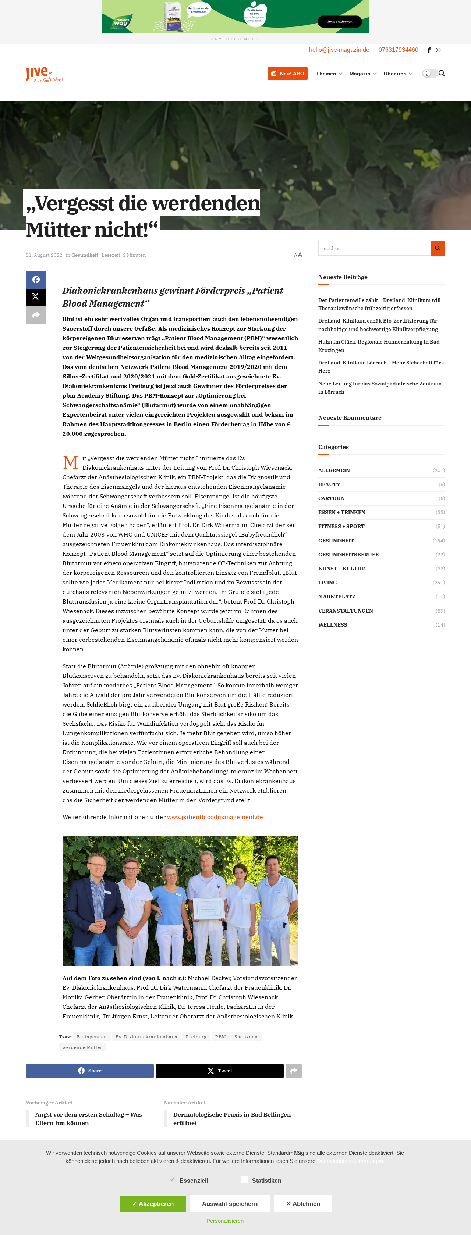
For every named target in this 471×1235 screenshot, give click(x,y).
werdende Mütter (82, 1047)
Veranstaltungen (345, 611)
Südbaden (246, 1036)
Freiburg (196, 1036)
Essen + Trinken (341, 512)
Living (327, 582)
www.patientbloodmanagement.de (215, 817)
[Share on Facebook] (36, 280)
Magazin (360, 73)
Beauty (329, 484)
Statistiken (266, 1181)
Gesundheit (84, 255)
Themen (326, 73)
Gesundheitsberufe (348, 554)
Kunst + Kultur (341, 568)
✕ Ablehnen (303, 1203)
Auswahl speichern (230, 1203)
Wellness (332, 625)
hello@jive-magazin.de (339, 50)
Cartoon (331, 498)
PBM (220, 1036)
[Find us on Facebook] (429, 50)
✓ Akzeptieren (153, 1203)
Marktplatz (336, 596)
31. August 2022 (44, 255)
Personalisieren (225, 1221)
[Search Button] (442, 73)
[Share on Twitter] (36, 297)
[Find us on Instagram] (438, 50)
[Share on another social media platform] (36, 315)
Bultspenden (92, 1036)
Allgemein (334, 470)
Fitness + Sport (341, 526)
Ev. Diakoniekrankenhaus (146, 1036)
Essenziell (194, 1181)
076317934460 (398, 50)
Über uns (395, 73)
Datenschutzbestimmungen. (351, 1161)
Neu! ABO (292, 73)
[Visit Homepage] (63, 73)
